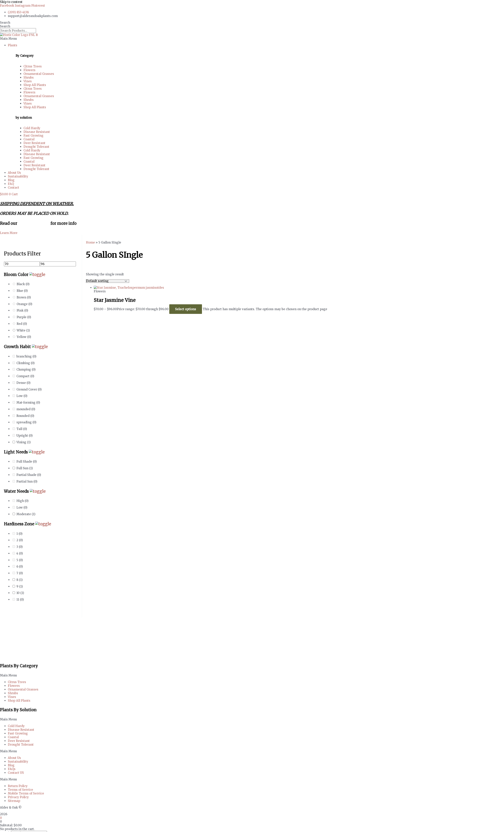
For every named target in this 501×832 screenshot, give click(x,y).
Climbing (25, 363)
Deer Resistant (34, 143)
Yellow (24, 337)
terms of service (34, 223)
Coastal (28, 139)
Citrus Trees (32, 66)
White (23, 330)
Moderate (25, 514)
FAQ (11, 184)
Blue (22, 291)
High (22, 501)
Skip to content (11, 2)
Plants (12, 45)
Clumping (26, 369)
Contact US (16, 773)
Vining (23, 442)
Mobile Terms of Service (26, 793)
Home (90, 242)
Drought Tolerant (36, 147)
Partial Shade (28, 475)
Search (5, 22)
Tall (21, 429)
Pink (22, 310)
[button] (250, 38)
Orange (24, 304)
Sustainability (18, 176)
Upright (24, 435)
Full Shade (26, 461)
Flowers (29, 70)
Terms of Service (20, 790)
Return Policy (18, 786)
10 (20, 593)
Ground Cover (29, 389)
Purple (24, 317)
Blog (11, 180)
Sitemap (14, 801)
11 (20, 599)
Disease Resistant (36, 132)
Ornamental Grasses (38, 74)
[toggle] (37, 274)
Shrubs (28, 77)
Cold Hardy (31, 128)
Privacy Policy (18, 797)
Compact (25, 376)
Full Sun (24, 468)
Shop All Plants (34, 85)
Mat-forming (28, 402)
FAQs (11, 769)
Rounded (25, 416)
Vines (27, 81)
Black (23, 284)
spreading (26, 422)
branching (26, 356)
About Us (14, 173)
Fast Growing (33, 135)
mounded (25, 409)
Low (21, 396)
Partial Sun (26, 481)
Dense (23, 383)
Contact (13, 187)
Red (22, 324)
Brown (24, 297)
